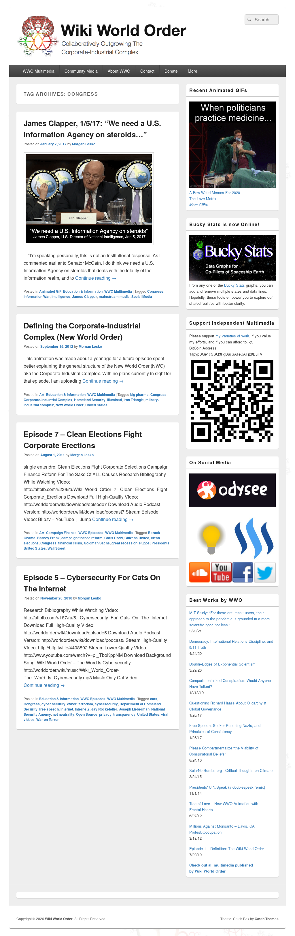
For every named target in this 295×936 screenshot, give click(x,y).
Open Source (86, 714)
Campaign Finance (61, 532)
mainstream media (114, 296)
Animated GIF (50, 291)
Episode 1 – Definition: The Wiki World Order (226, 848)
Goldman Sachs (97, 543)
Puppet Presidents (154, 543)
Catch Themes (267, 918)
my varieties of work (232, 336)
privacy (105, 714)
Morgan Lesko (83, 143)
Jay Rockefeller (104, 709)
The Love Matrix (202, 198)
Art (41, 394)
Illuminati (114, 399)
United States (96, 404)
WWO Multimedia (38, 71)
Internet (66, 709)
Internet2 (82, 709)
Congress (155, 291)
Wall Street (56, 548)
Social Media (141, 296)
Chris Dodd (113, 537)
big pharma (139, 394)
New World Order (70, 404)
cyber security (53, 703)
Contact (147, 71)
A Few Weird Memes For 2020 (214, 192)
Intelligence (61, 296)
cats (153, 698)
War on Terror (47, 719)
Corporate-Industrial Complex (48, 399)
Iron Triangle (134, 399)
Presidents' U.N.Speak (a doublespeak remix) (227, 787)
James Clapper (84, 296)
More (192, 71)
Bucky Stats (234, 285)
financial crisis (70, 543)
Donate (171, 71)
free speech (49, 709)
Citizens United (136, 537)
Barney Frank (48, 537)
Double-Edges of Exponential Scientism (222, 664)
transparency (124, 714)
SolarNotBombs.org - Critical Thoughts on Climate (231, 770)
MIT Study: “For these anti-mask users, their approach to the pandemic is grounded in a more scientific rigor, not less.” (229, 618)
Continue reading (95, 278)
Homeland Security (89, 399)
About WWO (119, 71)
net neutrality (63, 714)
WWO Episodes (90, 532)
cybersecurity (106, 703)
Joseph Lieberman (134, 709)
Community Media (81, 71)
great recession (124, 543)
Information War (37, 296)
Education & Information (83, 291)
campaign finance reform (82, 537)
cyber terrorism (80, 703)
